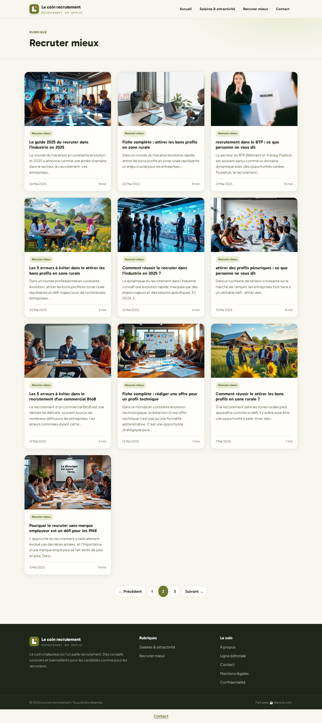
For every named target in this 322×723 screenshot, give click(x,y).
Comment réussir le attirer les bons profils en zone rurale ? (250, 396)
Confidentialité (232, 682)
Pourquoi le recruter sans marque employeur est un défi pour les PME (63, 528)
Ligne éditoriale (233, 655)
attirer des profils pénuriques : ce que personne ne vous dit (252, 270)
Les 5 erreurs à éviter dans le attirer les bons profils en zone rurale (67, 270)
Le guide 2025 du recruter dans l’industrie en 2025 (58, 144)
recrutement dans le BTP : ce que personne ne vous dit (247, 144)
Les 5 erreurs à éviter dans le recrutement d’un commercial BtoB (62, 396)
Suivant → (194, 591)
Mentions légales (234, 673)
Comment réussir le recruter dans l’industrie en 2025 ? (154, 270)
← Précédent (130, 591)
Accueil (186, 9)
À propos (228, 647)
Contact (282, 9)
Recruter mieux (255, 9)
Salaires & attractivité (217, 9)
